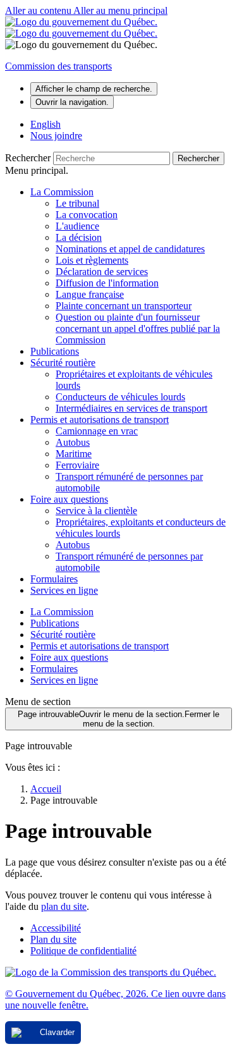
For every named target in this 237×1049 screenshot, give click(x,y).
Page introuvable (118, 718)
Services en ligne (64, 590)
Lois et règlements (92, 260)
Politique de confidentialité (83, 950)
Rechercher (28, 157)
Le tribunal (77, 203)
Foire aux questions (69, 499)
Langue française (90, 294)
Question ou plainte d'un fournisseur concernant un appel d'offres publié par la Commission (138, 328)
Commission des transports (58, 66)
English (45, 124)
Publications (54, 351)
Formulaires (54, 579)
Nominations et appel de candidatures (130, 248)
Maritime (74, 453)
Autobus (73, 442)
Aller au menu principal (120, 10)
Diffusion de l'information (107, 283)
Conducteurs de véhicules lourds (120, 396)
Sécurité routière (62, 362)
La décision (79, 237)
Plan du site (53, 939)
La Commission (62, 192)
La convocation (87, 214)
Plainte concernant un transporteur (123, 305)
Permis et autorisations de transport (99, 419)
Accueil (45, 788)
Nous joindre (56, 135)
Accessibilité (55, 928)
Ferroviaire (77, 465)
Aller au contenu (39, 10)
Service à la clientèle (96, 510)
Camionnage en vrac (97, 431)
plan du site (64, 906)
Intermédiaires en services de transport (131, 408)
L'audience (77, 226)
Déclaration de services (102, 271)
